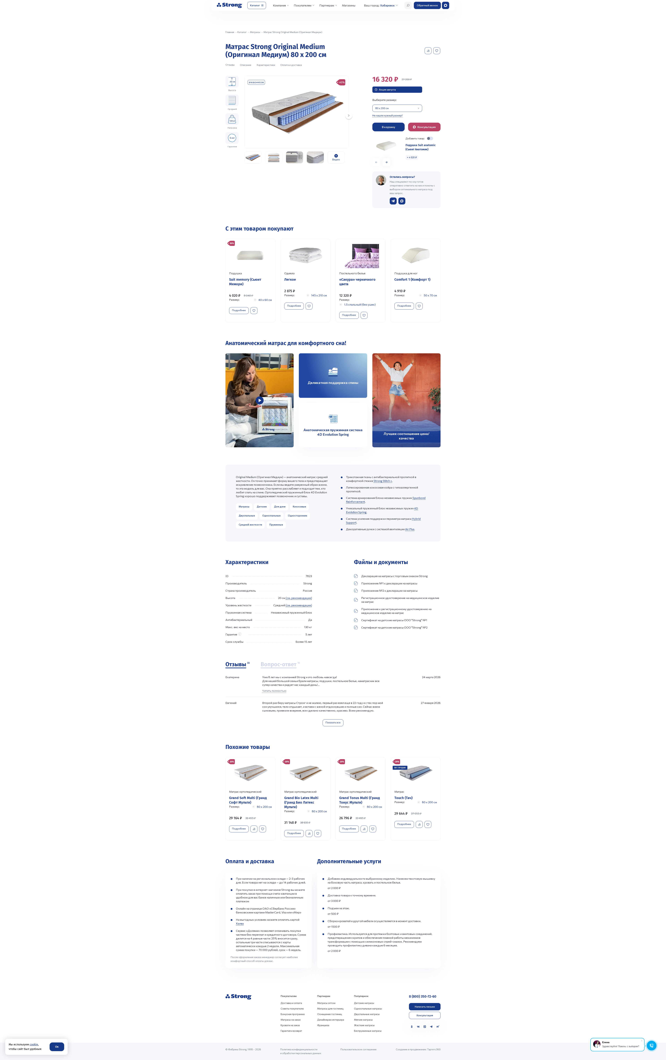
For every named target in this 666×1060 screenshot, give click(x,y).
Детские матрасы (364, 1002)
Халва (240, 923)
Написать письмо (425, 1006)
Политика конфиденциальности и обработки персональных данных (300, 1051)
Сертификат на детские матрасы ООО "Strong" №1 (394, 620)
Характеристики (266, 64)
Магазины (348, 5)
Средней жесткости (250, 524)
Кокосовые (299, 506)
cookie (34, 1044)
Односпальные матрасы (368, 1008)
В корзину (388, 127)
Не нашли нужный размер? (387, 115)
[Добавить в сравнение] (428, 50)
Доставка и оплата (291, 1002)
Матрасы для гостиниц (330, 1008)
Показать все (333, 722)
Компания (279, 5)
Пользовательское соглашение (358, 1049)
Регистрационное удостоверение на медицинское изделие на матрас (400, 599)
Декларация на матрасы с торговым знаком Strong (394, 576)
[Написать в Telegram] (393, 201)
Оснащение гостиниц (329, 1014)
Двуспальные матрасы (367, 1014)
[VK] (418, 1026)
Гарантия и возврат (291, 1030)
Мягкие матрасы (363, 1019)
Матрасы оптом (326, 1002)
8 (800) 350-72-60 (422, 996)
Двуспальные (247, 515)
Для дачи (279, 506)
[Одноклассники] (412, 1026)
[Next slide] (348, 115)
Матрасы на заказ (291, 1019)
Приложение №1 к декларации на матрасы (389, 583)
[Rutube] (438, 1026)
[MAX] (425, 1026)
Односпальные (271, 515)
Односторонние (297, 515)
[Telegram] (431, 1026)
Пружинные (276, 524)
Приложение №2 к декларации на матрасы (389, 590)
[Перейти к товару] (250, 280)
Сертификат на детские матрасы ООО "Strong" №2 (394, 627)
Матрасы (244, 506)
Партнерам (326, 5)
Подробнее (239, 310)
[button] (386, 162)
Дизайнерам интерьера (330, 1019)
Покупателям (302, 5)
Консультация (425, 1015)
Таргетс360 (434, 1049)
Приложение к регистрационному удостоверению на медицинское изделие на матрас (396, 610)
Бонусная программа (293, 1014)
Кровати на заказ (290, 1025)
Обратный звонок (427, 5)
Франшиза (323, 1025)
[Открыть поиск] (408, 5)
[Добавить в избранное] (437, 50)
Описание (245, 64)
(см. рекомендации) (299, 597)
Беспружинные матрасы (368, 1030)
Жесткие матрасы (364, 1025)
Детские (262, 506)
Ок (57, 1046)
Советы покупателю (292, 1008)
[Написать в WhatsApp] (401, 201)
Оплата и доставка (291, 64)
